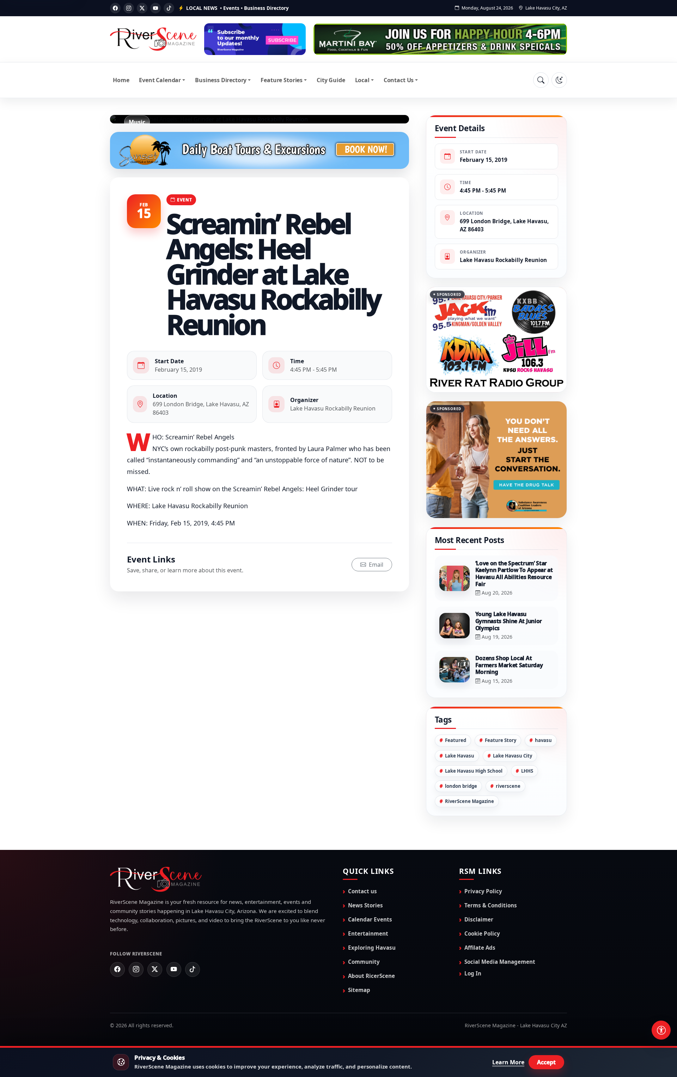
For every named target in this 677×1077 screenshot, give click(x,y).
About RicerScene (371, 1011)
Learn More (508, 1062)
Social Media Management (499, 996)
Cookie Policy (482, 968)
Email (375, 564)
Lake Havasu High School (473, 806)
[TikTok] (169, 8)
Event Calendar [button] (160, 80)
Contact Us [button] (399, 80)
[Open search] (541, 80)
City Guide (331, 80)
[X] (142, 8)
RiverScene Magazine (469, 836)
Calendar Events (370, 954)
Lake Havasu (459, 791)
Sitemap (359, 1025)
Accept (546, 1062)
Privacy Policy (483, 926)
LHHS (527, 806)
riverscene (508, 821)
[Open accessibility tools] (661, 1030)
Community (364, 996)
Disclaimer (478, 954)
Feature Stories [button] (282, 80)
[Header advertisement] (255, 39)
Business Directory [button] (220, 80)
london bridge (461, 821)
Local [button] (362, 80)
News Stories (365, 940)
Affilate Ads (479, 982)
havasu (543, 776)
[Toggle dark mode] (559, 80)
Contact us (362, 926)
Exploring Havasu (372, 982)
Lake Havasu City (512, 791)
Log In (472, 1008)
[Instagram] (128, 8)
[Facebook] (115, 8)
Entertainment (368, 968)
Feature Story (500, 776)
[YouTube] (155, 8)
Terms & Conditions (490, 940)
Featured (455, 776)
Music (137, 122)
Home (121, 80)
